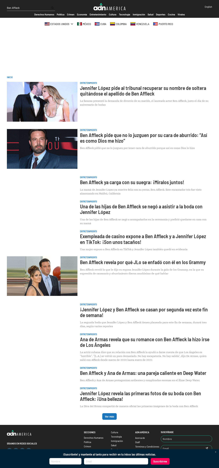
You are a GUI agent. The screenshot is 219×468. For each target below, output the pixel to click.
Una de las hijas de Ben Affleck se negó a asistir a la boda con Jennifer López (141, 209)
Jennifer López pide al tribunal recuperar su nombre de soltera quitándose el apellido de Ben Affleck (143, 90)
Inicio (10, 77)
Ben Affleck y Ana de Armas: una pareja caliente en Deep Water (143, 373)
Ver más (109, 416)
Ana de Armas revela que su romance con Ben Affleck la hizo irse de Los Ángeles (144, 342)
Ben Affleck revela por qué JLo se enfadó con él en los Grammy (143, 262)
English (208, 6)
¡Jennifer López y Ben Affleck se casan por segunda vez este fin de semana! (144, 312)
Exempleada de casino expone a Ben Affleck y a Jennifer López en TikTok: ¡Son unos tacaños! (143, 239)
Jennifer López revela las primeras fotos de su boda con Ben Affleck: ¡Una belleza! (140, 396)
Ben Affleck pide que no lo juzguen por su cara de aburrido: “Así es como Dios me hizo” (143, 138)
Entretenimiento (88, 83)
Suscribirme (160, 461)
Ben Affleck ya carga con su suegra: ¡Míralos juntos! (132, 182)
